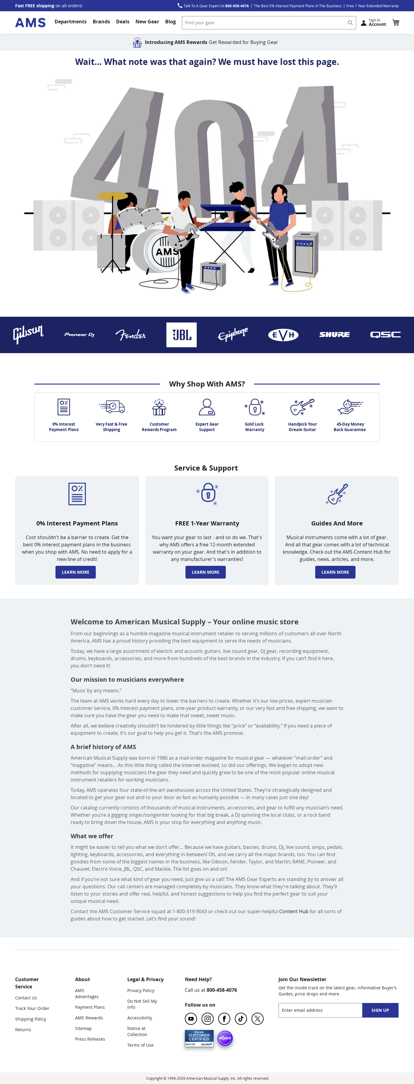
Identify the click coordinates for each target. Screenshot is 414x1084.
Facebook (224, 1019)
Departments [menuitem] (71, 21)
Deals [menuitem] (122, 21)
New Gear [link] (147, 21)
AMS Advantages (87, 993)
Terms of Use (140, 1045)
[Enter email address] (326, 1010)
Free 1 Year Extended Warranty (372, 5)
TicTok (241, 1019)
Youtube (191, 1019)
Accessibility (139, 1018)
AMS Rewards (89, 1018)
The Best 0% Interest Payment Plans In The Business (298, 5)
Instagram (208, 1019)
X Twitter (258, 1019)
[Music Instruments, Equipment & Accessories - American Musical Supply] (30, 22)
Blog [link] (170, 21)
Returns (23, 1029)
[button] (395, 22)
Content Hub (294, 911)
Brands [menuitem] (101, 21)
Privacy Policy (140, 990)
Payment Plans (90, 1007)
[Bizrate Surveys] (205, 1043)
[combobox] (269, 22)
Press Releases (90, 1039)
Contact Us (26, 998)
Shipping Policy (30, 1019)
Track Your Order (32, 1008)
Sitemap (83, 1028)
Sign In (377, 22)
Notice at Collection (137, 1031)
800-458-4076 (222, 990)
